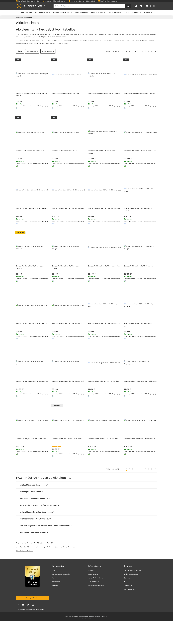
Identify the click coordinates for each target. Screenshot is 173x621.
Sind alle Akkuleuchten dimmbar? (34, 498)
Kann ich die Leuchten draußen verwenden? (38, 505)
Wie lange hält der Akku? (30, 491)
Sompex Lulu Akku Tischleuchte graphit (65, 93)
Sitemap (55, 585)
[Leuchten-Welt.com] (30, 6)
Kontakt (91, 570)
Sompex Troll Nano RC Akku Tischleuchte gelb (31, 208)
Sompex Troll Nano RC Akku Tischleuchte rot (67, 323)
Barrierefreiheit (129, 589)
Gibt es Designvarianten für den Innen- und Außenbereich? (45, 525)
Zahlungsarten (93, 574)
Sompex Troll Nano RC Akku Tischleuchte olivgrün (30, 267)
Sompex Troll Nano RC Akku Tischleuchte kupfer (138, 209)
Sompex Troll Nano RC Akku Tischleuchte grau (104, 208)
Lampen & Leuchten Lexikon (61, 574)
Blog (53, 570)
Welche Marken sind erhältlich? (33, 532)
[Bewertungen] (56, 447)
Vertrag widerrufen (32, 598)
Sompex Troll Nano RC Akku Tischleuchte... (138, 266)
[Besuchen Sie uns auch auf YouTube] (23, 605)
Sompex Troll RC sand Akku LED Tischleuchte (139, 439)
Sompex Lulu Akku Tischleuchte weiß (64, 151)
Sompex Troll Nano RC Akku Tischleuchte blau (140, 151)
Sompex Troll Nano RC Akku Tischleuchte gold (68, 208)
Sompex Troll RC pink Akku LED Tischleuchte (31, 439)
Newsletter (56, 582)
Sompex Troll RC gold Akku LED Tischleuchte (103, 381)
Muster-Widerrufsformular (133, 570)
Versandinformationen (96, 578)
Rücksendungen (93, 582)
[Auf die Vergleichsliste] (40, 62)
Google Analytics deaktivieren (72, 616)
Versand (41, 610)
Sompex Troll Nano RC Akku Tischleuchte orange (66, 267)
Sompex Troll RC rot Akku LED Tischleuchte (103, 439)
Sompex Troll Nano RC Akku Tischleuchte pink (104, 266)
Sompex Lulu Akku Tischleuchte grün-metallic (104, 93)
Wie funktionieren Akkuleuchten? (34, 485)
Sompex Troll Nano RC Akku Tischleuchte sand (104, 323)
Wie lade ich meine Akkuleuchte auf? (35, 518)
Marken (54, 578)
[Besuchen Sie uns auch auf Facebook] (18, 605)
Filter (21, 51)
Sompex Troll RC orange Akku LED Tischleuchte (140, 381)
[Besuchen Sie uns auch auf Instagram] (33, 605)
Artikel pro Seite (47, 51)
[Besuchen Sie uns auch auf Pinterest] (28, 605)
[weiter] (155, 51)
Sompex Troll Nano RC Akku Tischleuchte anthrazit (102, 152)
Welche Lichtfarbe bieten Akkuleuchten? (37, 512)
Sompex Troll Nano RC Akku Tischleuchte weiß (68, 381)
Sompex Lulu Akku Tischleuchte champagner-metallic (31, 94)
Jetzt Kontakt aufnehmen (24, 551)
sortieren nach (31, 51)
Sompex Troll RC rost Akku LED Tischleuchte (67, 439)
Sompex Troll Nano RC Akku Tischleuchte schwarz (138, 324)
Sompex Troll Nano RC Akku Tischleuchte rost (31, 323)
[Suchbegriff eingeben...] (128, 6)
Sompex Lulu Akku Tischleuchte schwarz (30, 151)
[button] (136, 6)
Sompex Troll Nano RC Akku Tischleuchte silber (32, 381)
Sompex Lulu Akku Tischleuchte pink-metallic (139, 93)
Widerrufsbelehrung (131, 574)
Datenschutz (128, 578)
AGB (125, 582)
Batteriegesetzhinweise (96, 585)
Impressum (128, 585)
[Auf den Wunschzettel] (45, 62)
